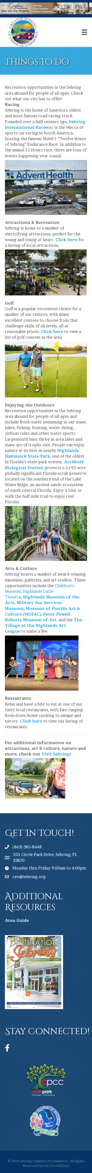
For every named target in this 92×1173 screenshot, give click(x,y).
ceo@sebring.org (29, 876)
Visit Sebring (55, 754)
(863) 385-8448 (27, 846)
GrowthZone (59, 1166)
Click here (66, 239)
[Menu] (84, 32)
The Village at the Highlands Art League (43, 625)
